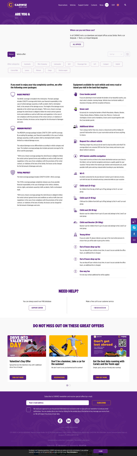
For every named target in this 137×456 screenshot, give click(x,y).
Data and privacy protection (56, 440)
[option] (27, 358)
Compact (106, 64)
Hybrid (118, 64)
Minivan (38, 70)
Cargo (50, 70)
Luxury (27, 70)
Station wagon (63, 70)
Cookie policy (70, 440)
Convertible (14, 70)
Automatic (27, 64)
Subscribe (101, 402)
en (118, 5)
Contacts (94, 5)
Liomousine (57, 64)
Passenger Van (82, 64)
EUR (113, 5)
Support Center (83, 5)
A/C (95, 64)
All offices (77, 44)
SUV (69, 64)
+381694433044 (76, 432)
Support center (37, 308)
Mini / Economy (42, 64)
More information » (72, 452)
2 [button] (70, 385)
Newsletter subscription (82, 440)
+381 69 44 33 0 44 (100, 308)
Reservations (62, 5)
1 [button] (67, 385)
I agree (100, 451)
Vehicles (73, 5)
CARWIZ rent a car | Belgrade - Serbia (17, 5)
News (101, 5)
